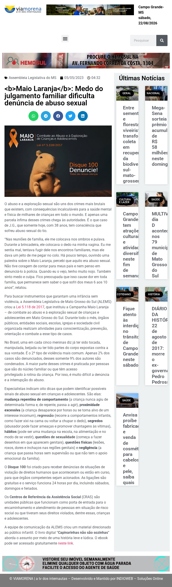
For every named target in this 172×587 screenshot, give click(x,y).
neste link (65, 543)
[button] (65, 38)
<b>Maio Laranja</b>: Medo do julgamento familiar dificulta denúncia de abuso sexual (53, 95)
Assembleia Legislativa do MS (32, 78)
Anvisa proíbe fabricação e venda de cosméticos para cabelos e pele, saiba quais (135, 448)
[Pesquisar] (162, 40)
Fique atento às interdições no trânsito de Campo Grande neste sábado (134, 337)
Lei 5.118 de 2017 (30, 307)
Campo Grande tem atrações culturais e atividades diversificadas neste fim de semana (138, 245)
